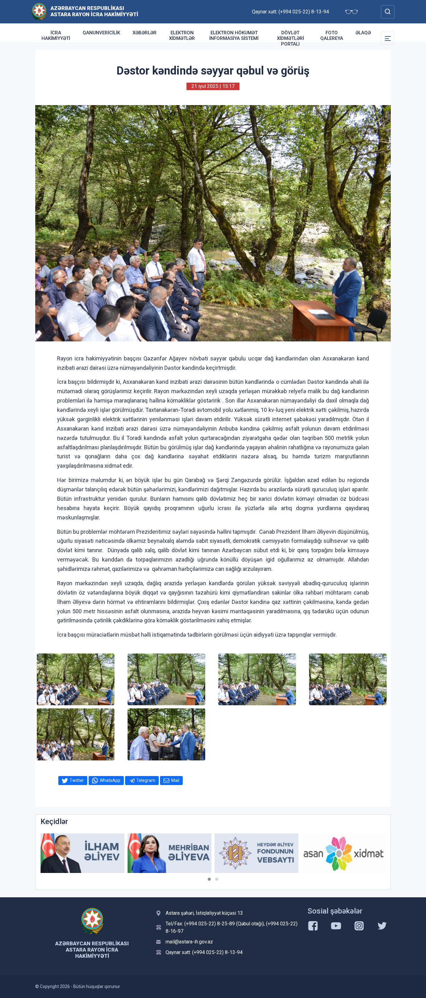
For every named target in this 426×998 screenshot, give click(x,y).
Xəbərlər (145, 33)
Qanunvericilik (101, 33)
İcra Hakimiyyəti (55, 35)
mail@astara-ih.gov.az (189, 942)
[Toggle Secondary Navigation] (388, 38)
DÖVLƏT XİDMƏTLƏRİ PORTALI (290, 38)
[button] (209, 879)
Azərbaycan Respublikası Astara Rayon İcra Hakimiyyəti (94, 11)
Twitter (77, 780)
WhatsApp (110, 780)
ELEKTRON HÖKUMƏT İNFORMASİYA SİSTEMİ (234, 35)
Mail (175, 780)
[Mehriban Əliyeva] (97, 853)
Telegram (145, 780)
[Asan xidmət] (271, 853)
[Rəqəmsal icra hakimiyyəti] (358, 853)
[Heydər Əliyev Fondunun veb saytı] (184, 853)
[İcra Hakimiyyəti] (39, 11)
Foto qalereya (331, 35)
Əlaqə (363, 33)
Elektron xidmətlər (182, 35)
